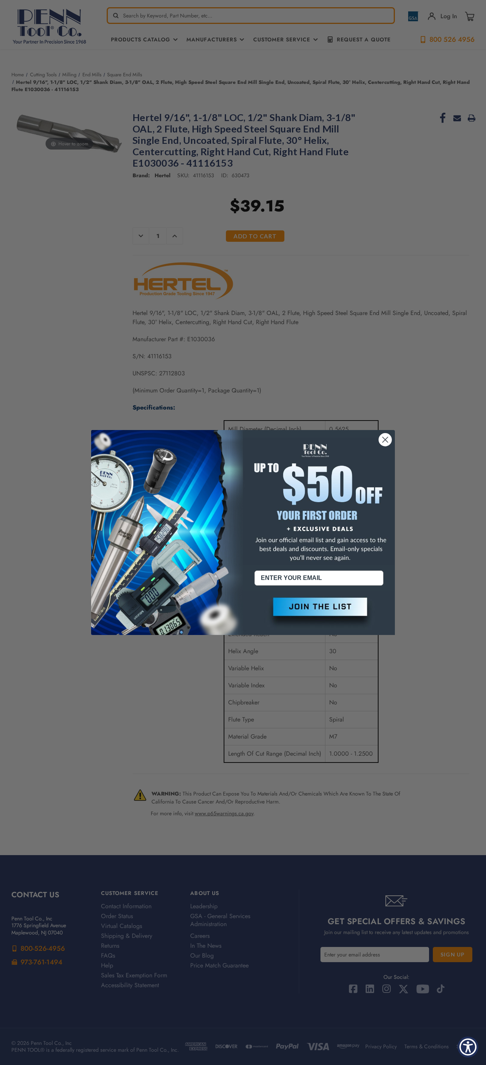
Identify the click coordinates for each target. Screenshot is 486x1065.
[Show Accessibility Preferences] (468, 1047)
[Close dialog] (385, 439)
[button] (319, 613)
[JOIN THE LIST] (319, 613)
